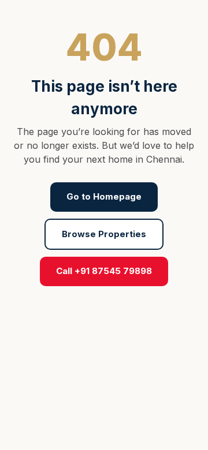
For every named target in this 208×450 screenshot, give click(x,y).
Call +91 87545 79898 (104, 270)
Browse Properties (104, 233)
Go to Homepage (104, 196)
